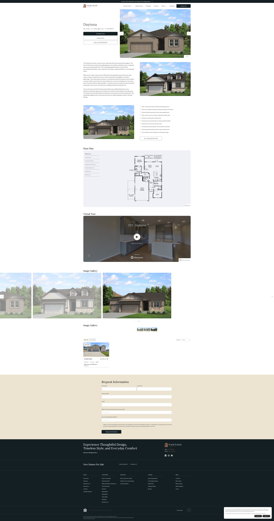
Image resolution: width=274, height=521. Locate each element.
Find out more (147, 1)
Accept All (258, 516)
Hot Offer (92, 339)
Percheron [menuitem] (104, 489)
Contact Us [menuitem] (178, 478)
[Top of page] (189, 510)
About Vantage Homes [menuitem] (152, 478)
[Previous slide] (122, 33)
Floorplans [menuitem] (85, 481)
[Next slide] (189, 33)
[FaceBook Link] (172, 455)
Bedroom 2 (88, 174)
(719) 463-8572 (171, 449)
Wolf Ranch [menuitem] (104, 499)
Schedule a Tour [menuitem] (105, 502)
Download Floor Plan (152, 138)
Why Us (163, 6)
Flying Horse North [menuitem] (106, 481)
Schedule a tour (100, 33)
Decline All (266, 516)
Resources (172, 6)
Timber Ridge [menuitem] (104, 496)
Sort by (178, 339)
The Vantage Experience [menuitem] (153, 481)
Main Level (88, 153)
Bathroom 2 (88, 171)
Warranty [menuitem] (150, 489)
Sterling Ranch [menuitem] (105, 491)
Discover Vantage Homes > (90, 452)
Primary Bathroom (89, 167)
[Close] (152, 1)
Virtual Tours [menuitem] (86, 486)
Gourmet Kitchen (89, 160)
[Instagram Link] (169, 455)
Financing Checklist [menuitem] (152, 486)
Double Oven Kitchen (90, 164)
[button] (2, 296)
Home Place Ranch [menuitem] (105, 486)
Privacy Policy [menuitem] (180, 510)
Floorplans (148, 6)
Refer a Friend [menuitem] (178, 481)
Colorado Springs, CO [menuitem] (123, 464)
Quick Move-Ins (139, 6)
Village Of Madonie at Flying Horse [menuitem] (109, 483)
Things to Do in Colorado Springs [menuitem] (127, 481)
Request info (100, 38)
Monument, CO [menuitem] (134, 464)
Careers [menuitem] (177, 489)
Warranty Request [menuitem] (179, 486)
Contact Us (183, 6)
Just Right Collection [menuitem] (87, 491)
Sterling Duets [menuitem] (105, 494)
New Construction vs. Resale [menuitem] (126, 478)
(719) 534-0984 (171, 451)
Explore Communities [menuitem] (106, 478)
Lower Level (88, 157)
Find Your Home (127, 6)
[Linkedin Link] (165, 455)
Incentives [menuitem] (85, 489)
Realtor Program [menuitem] (179, 483)
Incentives (156, 6)
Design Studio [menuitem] (151, 483)
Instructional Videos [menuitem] (124, 483)
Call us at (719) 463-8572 (100, 42)
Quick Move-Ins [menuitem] (86, 483)
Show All (86, 339)
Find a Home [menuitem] (86, 478)
